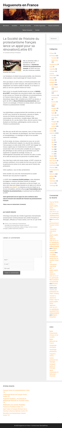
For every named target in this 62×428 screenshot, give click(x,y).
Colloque (52, 71)
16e (52, 142)
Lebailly (52, 252)
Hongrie (53, 108)
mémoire (52, 133)
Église (51, 78)
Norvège (54, 115)
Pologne (53, 121)
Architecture (53, 64)
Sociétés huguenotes (39, 25)
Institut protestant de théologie (54, 360)
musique (52, 158)
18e (52, 147)
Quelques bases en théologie (52, 366)
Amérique (52, 55)
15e (52, 140)
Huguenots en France (20, 5)
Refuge (52, 176)
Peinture (52, 167)
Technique (53, 181)
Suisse (53, 126)
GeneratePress (44, 425)
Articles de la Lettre (25, 25)
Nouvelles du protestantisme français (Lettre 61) (17, 225)
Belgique (54, 95)
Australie (52, 69)
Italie (52, 113)
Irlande (53, 110)
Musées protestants (53, 25)
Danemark (54, 97)
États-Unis (54, 60)
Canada (53, 58)
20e (52, 151)
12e (52, 135)
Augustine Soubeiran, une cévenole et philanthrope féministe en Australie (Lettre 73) (16, 400)
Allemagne (54, 87)
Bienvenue (6, 25)
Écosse (53, 102)
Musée (52, 156)
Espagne (52, 82)
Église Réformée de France (53, 341)
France (6, 223)
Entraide (52, 80)
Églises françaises (27, 30)
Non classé (53, 160)
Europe (52, 84)
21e (52, 154)
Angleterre (54, 91)
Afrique (52, 53)
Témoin (52, 183)
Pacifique (52, 163)
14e (52, 137)
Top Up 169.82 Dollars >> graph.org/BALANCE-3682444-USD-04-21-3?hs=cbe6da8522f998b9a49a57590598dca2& (54, 209)
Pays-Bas (54, 117)
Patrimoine (15, 223)
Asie (51, 66)
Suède (53, 124)
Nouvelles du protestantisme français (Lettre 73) (54, 223)
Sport (51, 178)
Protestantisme (22, 223)
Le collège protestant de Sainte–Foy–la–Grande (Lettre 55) (54, 258)
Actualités (14, 25)
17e (52, 144)
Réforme (52, 174)
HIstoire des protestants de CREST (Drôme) (54, 291)
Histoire (52, 128)
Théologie (52, 185)
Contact (37, 30)
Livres (10, 223)
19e (52, 149)
